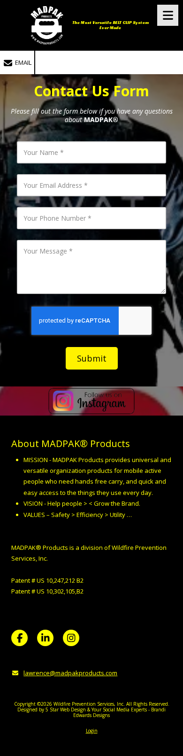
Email (22, 62)
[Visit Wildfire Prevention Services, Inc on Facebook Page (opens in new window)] (19, 638)
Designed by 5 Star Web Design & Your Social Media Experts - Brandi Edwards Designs (91, 712)
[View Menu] (167, 15)
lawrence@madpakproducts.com (70, 673)
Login (92, 730)
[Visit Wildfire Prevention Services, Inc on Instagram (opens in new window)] (71, 638)
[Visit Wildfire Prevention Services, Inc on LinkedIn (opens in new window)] (45, 638)
